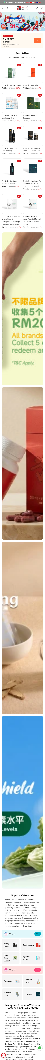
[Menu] (2, 8)
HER (37, 970)
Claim (37, 40)
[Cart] (42, 8)
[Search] (7, 8)
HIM (37, 934)
